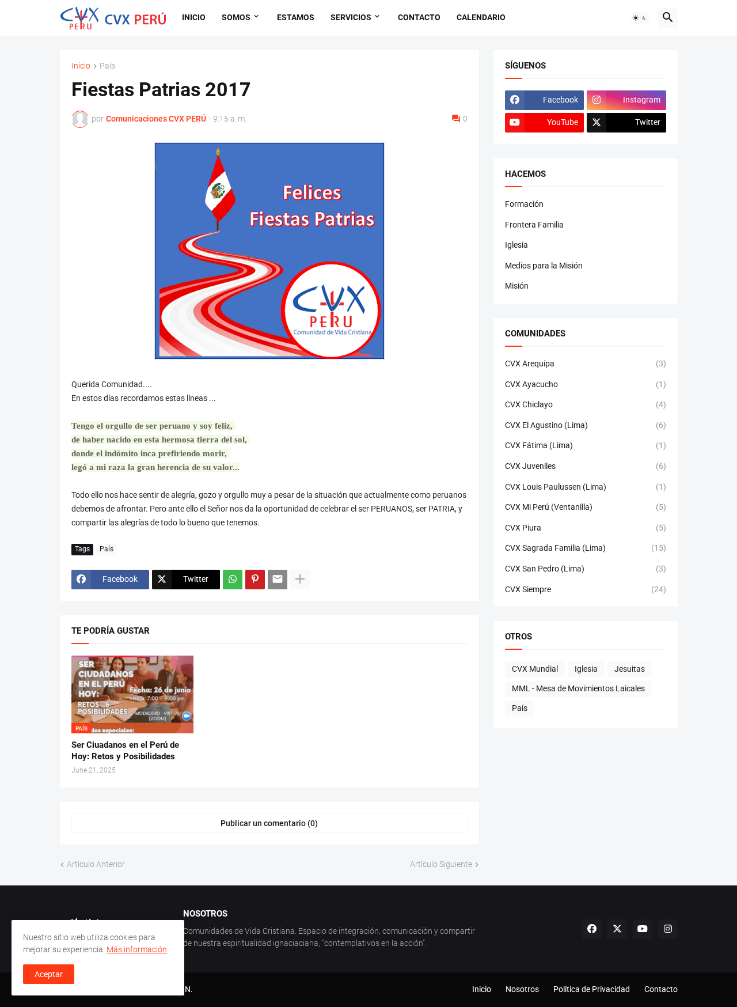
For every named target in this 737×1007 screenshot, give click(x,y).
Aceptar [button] (49, 974)
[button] (639, 18)
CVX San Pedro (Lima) (585, 568)
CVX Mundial (535, 668)
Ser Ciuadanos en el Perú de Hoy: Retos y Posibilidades (125, 751)
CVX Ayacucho (585, 384)
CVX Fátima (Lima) (585, 445)
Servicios (350, 17)
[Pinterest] (255, 579)
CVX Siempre (585, 589)
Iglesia (516, 244)
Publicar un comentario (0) (269, 823)
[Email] (277, 579)
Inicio (194, 17)
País (107, 66)
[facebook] (592, 929)
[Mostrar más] (300, 579)
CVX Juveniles (585, 466)
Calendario (481, 17)
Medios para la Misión (544, 265)
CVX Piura (585, 527)
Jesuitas (629, 668)
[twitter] (617, 929)
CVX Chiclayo (585, 404)
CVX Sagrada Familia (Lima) (585, 547)
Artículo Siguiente (441, 864)
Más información (137, 949)
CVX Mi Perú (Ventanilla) (585, 507)
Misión (517, 285)
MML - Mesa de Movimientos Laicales (578, 688)
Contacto (419, 17)
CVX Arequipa (585, 363)
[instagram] (668, 929)
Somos (236, 17)
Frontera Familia (534, 224)
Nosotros (522, 989)
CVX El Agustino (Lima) (585, 425)
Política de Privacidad (591, 989)
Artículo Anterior (96, 864)
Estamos (295, 17)
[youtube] (642, 929)
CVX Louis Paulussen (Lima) (585, 486)
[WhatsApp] (232, 579)
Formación (524, 204)
